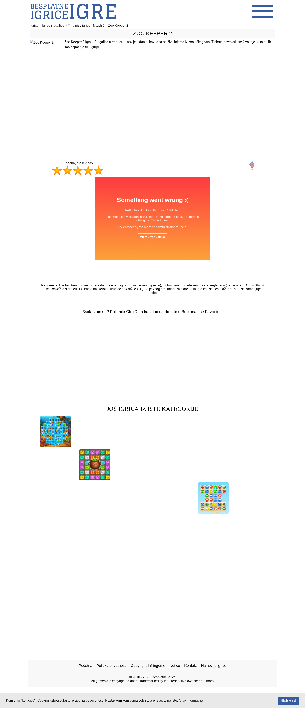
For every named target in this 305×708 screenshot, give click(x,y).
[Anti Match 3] (119, 445)
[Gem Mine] (124, 478)
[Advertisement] (152, 107)
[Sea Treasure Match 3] (174, 512)
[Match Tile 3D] (200, 478)
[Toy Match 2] (42, 518)
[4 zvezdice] (88, 170)
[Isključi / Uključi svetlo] (252, 165)
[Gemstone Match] (73, 518)
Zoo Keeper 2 (152, 33)
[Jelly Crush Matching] (132, 512)
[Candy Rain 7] (259, 518)
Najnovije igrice (213, 666)
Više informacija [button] (191, 700)
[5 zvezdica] (98, 170)
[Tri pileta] (76, 512)
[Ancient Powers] (193, 518)
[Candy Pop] (99, 512)
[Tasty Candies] (169, 478)
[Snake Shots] (220, 445)
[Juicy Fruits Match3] (187, 445)
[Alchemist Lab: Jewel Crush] (94, 478)
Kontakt (190, 666)
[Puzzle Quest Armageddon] (240, 478)
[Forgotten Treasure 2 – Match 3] (120, 518)
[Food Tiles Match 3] (250, 512)
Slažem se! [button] (288, 700)
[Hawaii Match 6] (150, 445)
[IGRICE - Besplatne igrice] (73, 21)
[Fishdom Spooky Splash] (55, 445)
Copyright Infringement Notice (155, 666)
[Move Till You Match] (56, 478)
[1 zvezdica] (57, 170)
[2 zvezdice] (67, 170)
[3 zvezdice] (78, 170)
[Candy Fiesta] (163, 518)
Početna (85, 666)
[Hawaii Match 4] (89, 445)
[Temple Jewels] (248, 445)
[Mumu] (145, 478)
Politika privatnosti (111, 666)
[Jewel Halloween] (227, 518)
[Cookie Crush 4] (48, 512)
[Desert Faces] (213, 512)
